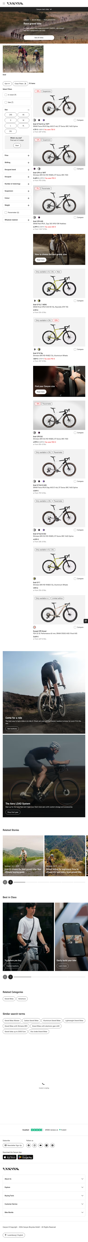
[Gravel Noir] (43, 120)
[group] (44, 60)
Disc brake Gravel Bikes (38, 1031)
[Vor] (10, 977)
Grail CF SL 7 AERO (40, 304)
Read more (40, 260)
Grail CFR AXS (38, 221)
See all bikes (38, 37)
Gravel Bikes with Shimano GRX (16, 1026)
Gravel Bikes (36, 20)
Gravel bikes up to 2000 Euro (15, 1031)
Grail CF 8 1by (38, 353)
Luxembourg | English (15, 1235)
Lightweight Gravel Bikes (74, 1020)
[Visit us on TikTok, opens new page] (52, 1145)
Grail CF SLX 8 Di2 (39, 534)
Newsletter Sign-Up (14, 1145)
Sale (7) (10, 102)
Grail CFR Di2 (38, 436)
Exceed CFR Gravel (39, 631)
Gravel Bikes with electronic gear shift (45, 1026)
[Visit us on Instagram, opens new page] (34, 1145)
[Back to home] (15, 3)
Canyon (26, 20)
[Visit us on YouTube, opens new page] (40, 1145)
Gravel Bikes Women (12, 1020)
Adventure (22, 999)
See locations (12, 729)
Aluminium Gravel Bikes (51, 1020)
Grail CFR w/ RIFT (39, 173)
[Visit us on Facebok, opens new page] (28, 1145)
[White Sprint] (34, 300)
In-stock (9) (12, 95)
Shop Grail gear (12, 812)
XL (23, 126)
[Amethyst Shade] (34, 168)
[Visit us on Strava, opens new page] (46, 1145)
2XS (10, 115)
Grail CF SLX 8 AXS (40, 485)
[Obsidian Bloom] (39, 120)
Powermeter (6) (13, 212)
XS (23, 115)
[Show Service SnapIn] (86, 621)
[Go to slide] (31, 882)
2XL (10, 131)
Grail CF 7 (36, 582)
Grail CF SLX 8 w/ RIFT (41, 124)
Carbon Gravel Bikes (31, 1020)
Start (17, 145)
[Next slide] (10, 882)
